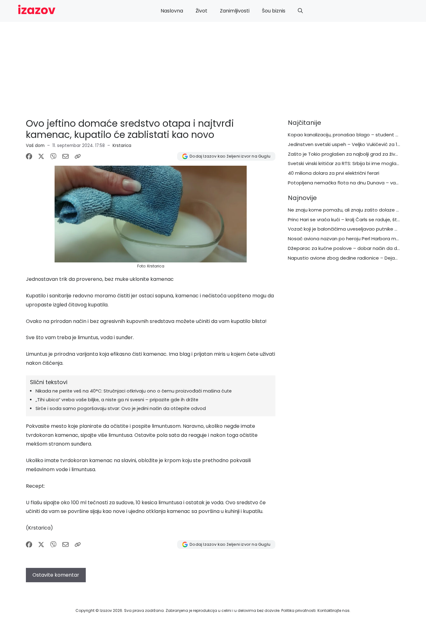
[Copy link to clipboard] (78, 156)
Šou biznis (273, 10)
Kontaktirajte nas (333, 610)
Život (201, 10)
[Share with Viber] (53, 156)
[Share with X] (41, 156)
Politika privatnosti (298, 610)
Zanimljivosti (234, 10)
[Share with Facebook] (29, 156)
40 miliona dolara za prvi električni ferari (333, 173)
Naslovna (172, 10)
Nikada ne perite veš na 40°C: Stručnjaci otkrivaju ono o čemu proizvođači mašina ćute (134, 391)
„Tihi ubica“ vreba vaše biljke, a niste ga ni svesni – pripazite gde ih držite (117, 400)
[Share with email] (65, 156)
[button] (300, 11)
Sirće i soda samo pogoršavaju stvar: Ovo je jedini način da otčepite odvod (121, 408)
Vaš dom (35, 146)
